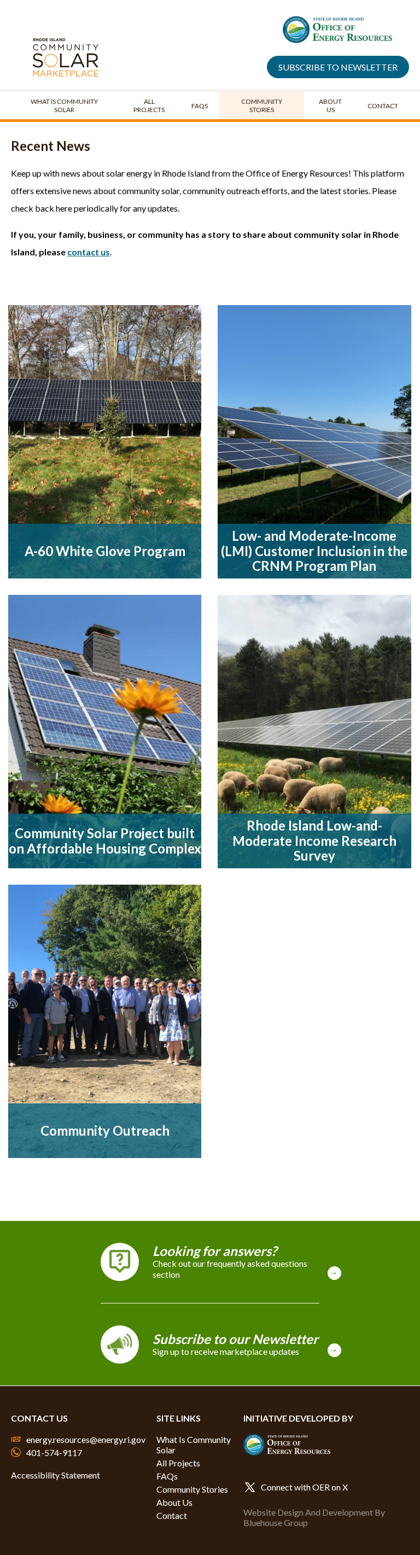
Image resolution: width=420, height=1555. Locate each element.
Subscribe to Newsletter (338, 67)
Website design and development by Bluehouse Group (314, 1517)
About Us (330, 105)
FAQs (199, 106)
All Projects (149, 105)
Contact (383, 106)
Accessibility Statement (55, 1475)
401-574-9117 (54, 1452)
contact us (88, 252)
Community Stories (261, 105)
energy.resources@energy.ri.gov (85, 1439)
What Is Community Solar (64, 105)
